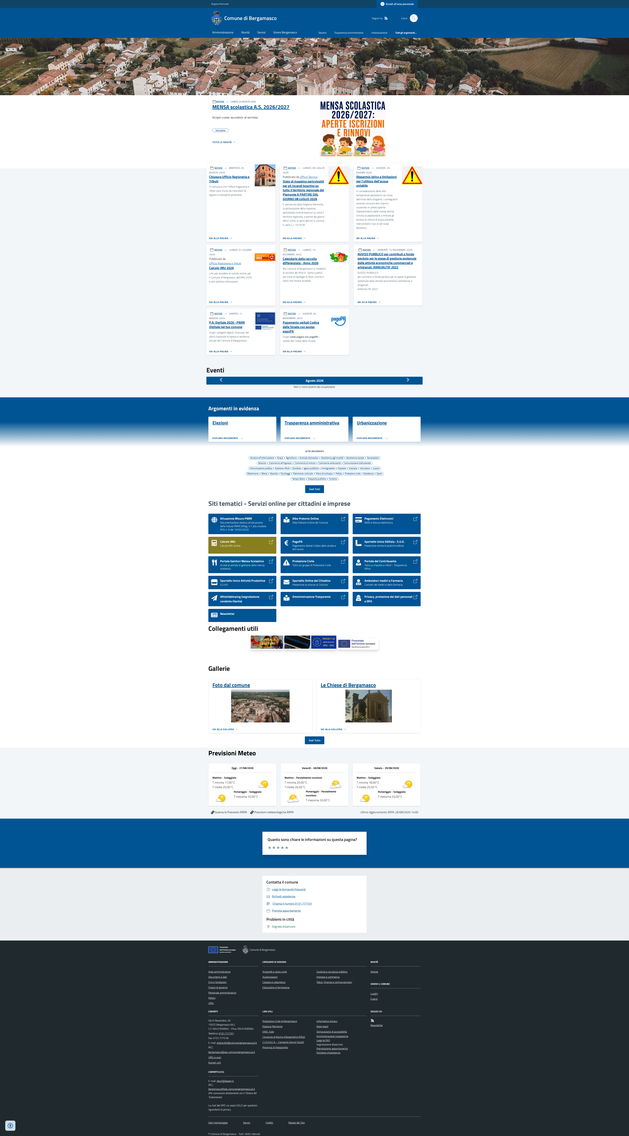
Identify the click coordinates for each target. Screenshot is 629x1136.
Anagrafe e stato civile (274, 972)
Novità (245, 32)
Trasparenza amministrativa (348, 33)
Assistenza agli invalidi (332, 457)
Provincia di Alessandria (275, 1047)
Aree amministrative (219, 972)
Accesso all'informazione (262, 457)
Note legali (322, 1026)
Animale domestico (309, 457)
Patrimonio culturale (303, 473)
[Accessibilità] (10, 1125)
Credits (269, 1123)
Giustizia (296, 468)
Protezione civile (353, 473)
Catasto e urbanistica (273, 982)
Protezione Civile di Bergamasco (279, 1021)
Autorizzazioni (269, 977)
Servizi (261, 32)
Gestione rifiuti (282, 468)
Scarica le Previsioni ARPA (230, 812)
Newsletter (377, 1025)
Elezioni (322, 33)
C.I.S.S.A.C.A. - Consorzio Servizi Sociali (283, 1042)
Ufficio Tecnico (308, 177)
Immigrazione (328, 468)
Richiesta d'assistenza (328, 1053)
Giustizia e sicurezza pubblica (331, 972)
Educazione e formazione (275, 987)
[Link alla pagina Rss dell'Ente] (372, 1021)
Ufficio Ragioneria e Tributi (225, 263)
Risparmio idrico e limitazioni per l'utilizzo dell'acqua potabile (376, 181)
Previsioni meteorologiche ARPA (274, 812)
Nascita (274, 473)
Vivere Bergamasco (285, 32)
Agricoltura (291, 457)
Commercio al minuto (305, 463)
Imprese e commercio (328, 977)
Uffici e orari (214, 1057)
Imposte (342, 468)
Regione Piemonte (220, 4)
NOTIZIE (220, 101)
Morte (264, 473)
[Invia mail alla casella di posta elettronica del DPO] (225, 1081)
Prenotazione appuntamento (332, 1048)
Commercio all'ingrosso (280, 463)
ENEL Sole (268, 1032)
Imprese (353, 468)
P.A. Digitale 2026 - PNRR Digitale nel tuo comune (227, 324)
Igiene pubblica (311, 468)
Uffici (211, 1003)
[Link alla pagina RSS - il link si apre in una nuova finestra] (386, 18)
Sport (379, 473)
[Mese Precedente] (221, 380)
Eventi (374, 999)
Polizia (339, 473)
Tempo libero (298, 478)
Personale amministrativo (222, 993)
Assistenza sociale (355, 457)
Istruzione (365, 468)
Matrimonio (252, 473)
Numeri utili (214, 1063)
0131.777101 (226, 1033)
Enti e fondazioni (217, 982)
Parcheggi (285, 473)
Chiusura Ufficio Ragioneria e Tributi (229, 179)
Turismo (333, 478)
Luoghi (374, 994)
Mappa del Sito (296, 1123)
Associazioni (373, 457)
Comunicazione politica (261, 468)
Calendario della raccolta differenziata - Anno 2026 (300, 261)
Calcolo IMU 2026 (221, 268)
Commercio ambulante (329, 463)
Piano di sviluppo (324, 473)
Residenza (368, 473)
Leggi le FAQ (323, 1040)
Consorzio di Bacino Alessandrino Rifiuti (283, 1037)
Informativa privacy (326, 1021)
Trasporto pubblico (317, 478)
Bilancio (262, 463)
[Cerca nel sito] (412, 18)
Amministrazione (222, 32)
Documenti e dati (217, 977)
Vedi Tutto (314, 740)
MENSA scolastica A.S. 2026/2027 (250, 107)
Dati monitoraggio (218, 1123)
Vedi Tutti (314, 489)
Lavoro (376, 468)
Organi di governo (218, 987)
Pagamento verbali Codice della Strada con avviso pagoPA (301, 326)
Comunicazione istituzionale (357, 463)
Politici (211, 998)
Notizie (374, 972)
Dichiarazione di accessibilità (331, 1032)
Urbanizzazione (379, 33)
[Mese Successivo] (408, 380)
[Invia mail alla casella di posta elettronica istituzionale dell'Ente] (237, 1042)
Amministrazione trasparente (332, 1036)
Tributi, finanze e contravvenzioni (334, 982)
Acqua (280, 457)
